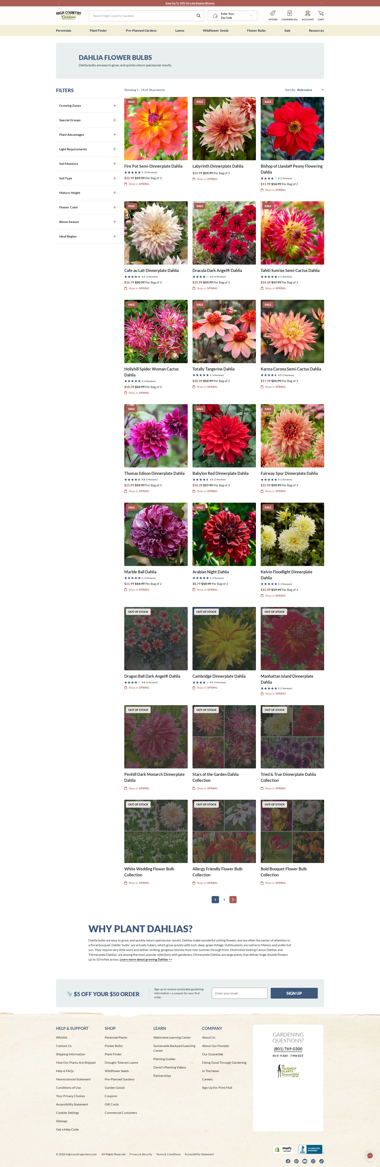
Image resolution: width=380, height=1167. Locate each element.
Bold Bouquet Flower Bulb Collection (284, 871)
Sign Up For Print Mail (217, 1087)
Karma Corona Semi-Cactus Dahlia (291, 369)
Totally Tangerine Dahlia (213, 369)
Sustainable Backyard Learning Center (174, 1048)
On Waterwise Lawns (200, 3)
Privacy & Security (140, 1154)
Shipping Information (70, 1054)
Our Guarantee (212, 1054)
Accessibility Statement (72, 1104)
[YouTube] (304, 1161)
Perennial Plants (116, 1037)
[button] (321, 15)
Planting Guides (164, 1059)
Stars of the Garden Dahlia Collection (215, 777)
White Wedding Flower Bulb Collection (149, 871)
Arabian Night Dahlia (210, 571)
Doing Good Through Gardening (224, 1062)
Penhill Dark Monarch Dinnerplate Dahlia (154, 777)
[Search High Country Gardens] (199, 16)
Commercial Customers (121, 1112)
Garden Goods (115, 1087)
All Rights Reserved (113, 1154)
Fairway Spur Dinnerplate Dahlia (289, 473)
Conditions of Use (68, 1087)
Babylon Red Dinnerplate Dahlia (220, 473)
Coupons (111, 1096)
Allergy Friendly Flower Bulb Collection (217, 871)
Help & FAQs (65, 1071)
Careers (207, 1079)
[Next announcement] (321, 3)
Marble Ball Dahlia (140, 571)
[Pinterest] (296, 1161)
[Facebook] (288, 1161)
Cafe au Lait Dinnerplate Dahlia (151, 270)
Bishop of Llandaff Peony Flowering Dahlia (292, 169)
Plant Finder (113, 1054)
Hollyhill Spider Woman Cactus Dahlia (151, 372)
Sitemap (61, 1121)
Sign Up (294, 993)
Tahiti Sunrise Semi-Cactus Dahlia (290, 270)
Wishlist (61, 1037)
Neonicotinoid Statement (73, 1079)
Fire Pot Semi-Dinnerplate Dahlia (153, 166)
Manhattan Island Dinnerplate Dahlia (287, 679)
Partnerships (162, 1075)
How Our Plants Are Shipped (76, 1062)
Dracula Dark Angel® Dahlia (217, 270)
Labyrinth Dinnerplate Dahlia (217, 166)
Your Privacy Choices (70, 1096)
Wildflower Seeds (117, 1071)
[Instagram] (313, 1161)
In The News (210, 1071)
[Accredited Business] (311, 1149)
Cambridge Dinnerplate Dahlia (219, 676)
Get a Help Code (67, 1129)
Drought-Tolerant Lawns (121, 1062)
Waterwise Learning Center (172, 1037)
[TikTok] (321, 1161)
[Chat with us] (370, 1156)
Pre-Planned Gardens (119, 1079)
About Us (208, 1037)
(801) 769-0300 (288, 1048)
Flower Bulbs (114, 1046)
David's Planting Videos (169, 1067)
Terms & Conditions (168, 1154)
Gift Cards (112, 1104)
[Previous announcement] (58, 3)
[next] (233, 899)
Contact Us (64, 1046)
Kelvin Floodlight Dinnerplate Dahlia (286, 574)
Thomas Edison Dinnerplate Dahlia (154, 473)
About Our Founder (215, 1046)
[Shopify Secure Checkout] (283, 1149)
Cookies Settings (67, 1112)
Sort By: (290, 90)
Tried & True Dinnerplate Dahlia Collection (288, 777)
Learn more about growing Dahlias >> (146, 959)
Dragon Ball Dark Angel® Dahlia (152, 676)
